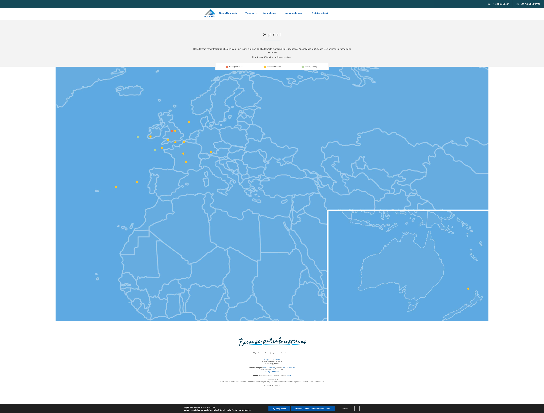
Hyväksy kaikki (279, 408)
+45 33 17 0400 (269, 368)
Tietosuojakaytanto (271, 353)
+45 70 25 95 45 (288, 368)
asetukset (214, 410)
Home (209, 12)
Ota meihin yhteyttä (530, 4)
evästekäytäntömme (242, 410)
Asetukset (344, 408)
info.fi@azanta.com (272, 372)
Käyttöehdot (257, 353)
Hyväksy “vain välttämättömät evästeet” (313, 408)
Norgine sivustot (501, 4)
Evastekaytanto (286, 353)
